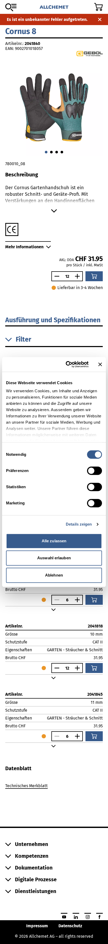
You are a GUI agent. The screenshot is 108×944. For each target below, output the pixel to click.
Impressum (37, 925)
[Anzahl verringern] (55, 276)
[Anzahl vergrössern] (78, 276)
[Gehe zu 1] (51, 152)
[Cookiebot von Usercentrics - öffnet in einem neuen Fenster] (67, 364)
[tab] (18, 768)
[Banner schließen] (100, 364)
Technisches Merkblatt (26, 785)
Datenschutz (70, 925)
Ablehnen (54, 575)
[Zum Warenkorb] (98, 7)
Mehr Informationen (24, 246)
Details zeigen (79, 524)
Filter (23, 339)
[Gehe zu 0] (46, 152)
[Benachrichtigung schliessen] (100, 19)
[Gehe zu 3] (62, 152)
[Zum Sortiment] (11, 7)
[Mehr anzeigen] (54, 211)
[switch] (94, 471)
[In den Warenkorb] (94, 276)
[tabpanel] (54, 787)
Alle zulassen (54, 541)
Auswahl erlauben (54, 558)
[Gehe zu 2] (56, 152)
